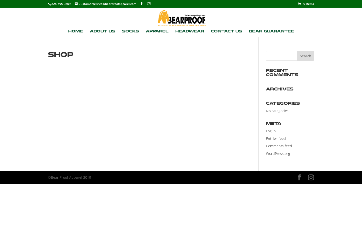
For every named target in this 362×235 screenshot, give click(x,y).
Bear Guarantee (271, 31)
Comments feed (279, 146)
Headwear (189, 31)
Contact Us (226, 31)
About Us (102, 31)
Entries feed (276, 138)
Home (75, 31)
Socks (130, 31)
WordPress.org (278, 153)
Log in (271, 131)
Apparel (157, 31)
